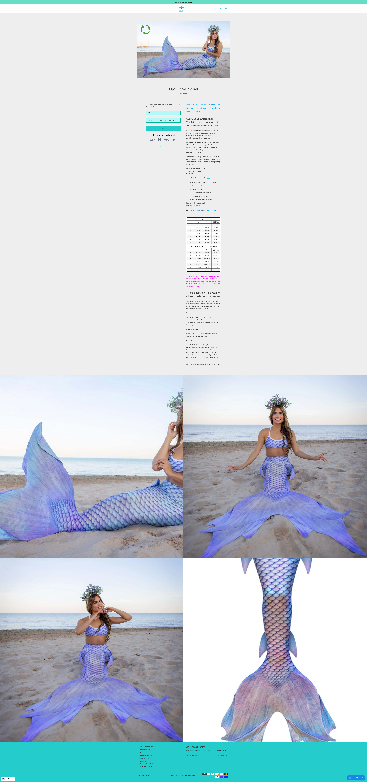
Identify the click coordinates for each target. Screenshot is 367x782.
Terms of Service (146, 755)
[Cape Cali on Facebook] (139, 775)
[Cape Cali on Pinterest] (143, 775)
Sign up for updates (195, 747)
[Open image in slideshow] (183, 49)
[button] (8, 779)
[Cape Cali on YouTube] (149, 775)
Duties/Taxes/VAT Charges (149, 747)
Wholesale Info (145, 758)
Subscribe (221, 755)
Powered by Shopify (191, 775)
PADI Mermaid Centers (147, 764)
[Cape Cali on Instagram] (146, 775)
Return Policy (145, 750)
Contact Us (144, 752)
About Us (143, 761)
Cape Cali (183, 775)
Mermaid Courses (146, 766)
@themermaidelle (196, 205)
